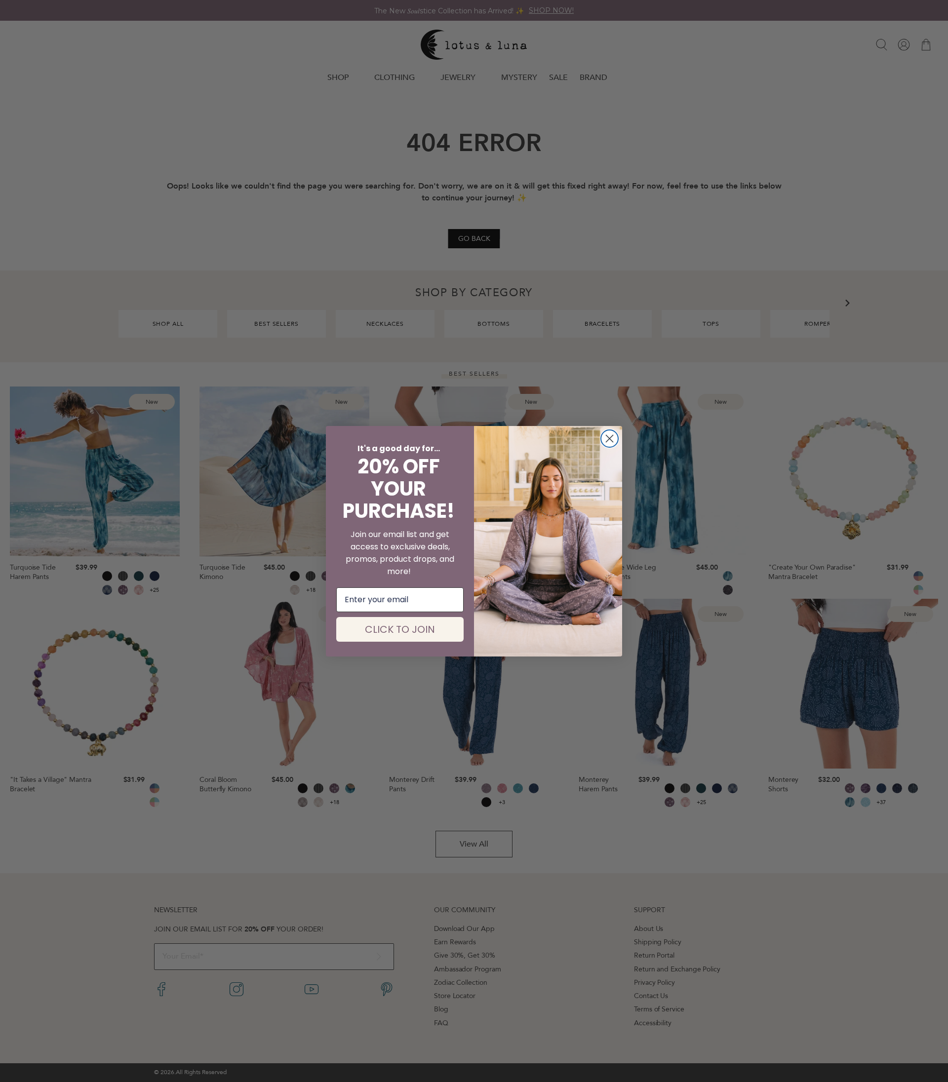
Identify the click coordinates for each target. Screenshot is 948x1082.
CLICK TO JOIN (400, 629)
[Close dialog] (609, 438)
